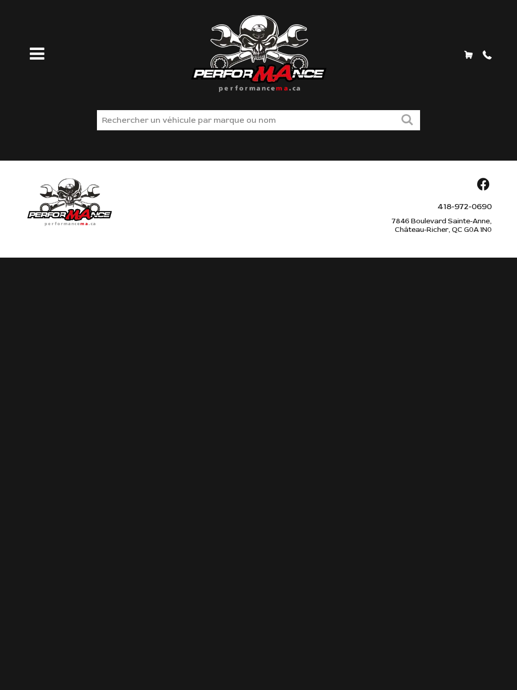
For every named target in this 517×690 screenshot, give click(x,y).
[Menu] (35, 54)
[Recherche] (407, 120)
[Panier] (468, 55)
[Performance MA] (258, 53)
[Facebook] (483, 185)
